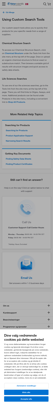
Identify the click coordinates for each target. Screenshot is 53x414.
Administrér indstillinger (26, 386)
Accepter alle (26, 399)
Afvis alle (26, 392)
